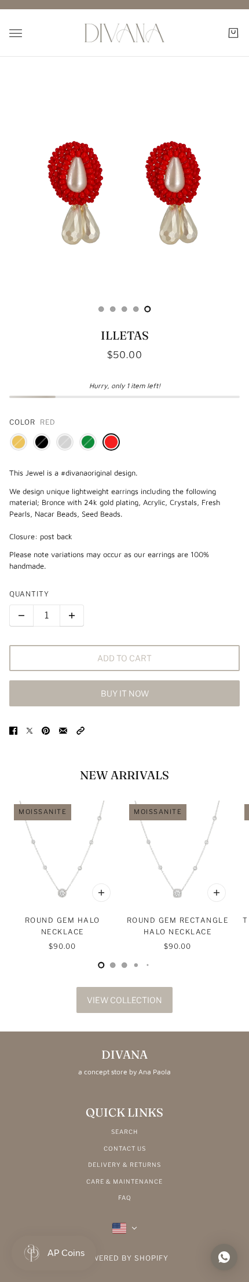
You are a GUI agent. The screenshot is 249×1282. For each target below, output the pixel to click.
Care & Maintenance (124, 1181)
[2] (124, 309)
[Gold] (18, 442)
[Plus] (72, 616)
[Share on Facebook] (13, 730)
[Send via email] (63, 730)
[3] (136, 309)
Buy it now (125, 693)
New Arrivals (124, 775)
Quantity (29, 594)
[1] (113, 309)
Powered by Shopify (125, 1258)
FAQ (124, 1197)
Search (124, 1131)
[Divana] (124, 33)
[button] (80, 730)
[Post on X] (29, 730)
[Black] (42, 442)
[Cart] (233, 33)
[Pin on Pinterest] (45, 730)
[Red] (111, 442)
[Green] (88, 442)
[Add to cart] (101, 892)
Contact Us (125, 1148)
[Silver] (65, 442)
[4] (148, 309)
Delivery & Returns (124, 1164)
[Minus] (21, 616)
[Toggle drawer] (15, 33)
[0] (101, 309)
